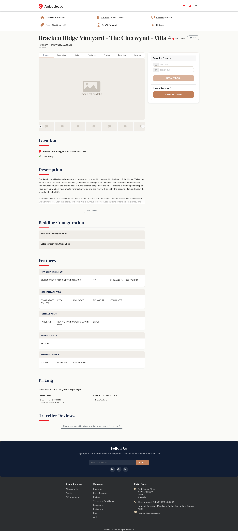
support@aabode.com (149, 513)
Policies (96, 497)
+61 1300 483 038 (165, 502)
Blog (95, 513)
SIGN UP (142, 462)
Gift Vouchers (72, 497)
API (95, 517)
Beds (76, 55)
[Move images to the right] (143, 126)
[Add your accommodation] (178, 6)
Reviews (160, 17)
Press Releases (100, 493)
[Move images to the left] (40, 126)
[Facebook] (112, 469)
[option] (46, 127)
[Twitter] (125, 469)
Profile (69, 493)
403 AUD (54, 25)
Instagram (98, 509)
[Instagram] (119, 469)
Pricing (107, 55)
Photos (46, 55)
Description (61, 55)
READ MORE (92, 210)
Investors (97, 489)
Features (92, 55)
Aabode (113, 530)
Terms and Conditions (103, 501)
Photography (72, 489)
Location (122, 55)
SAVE (194, 38)
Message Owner (173, 94)
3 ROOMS (105, 17)
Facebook (98, 505)
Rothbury (61, 17)
